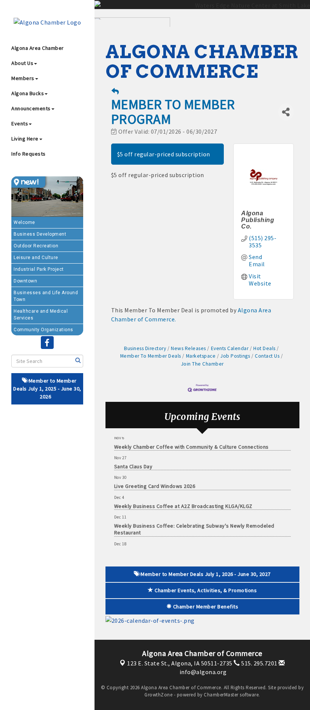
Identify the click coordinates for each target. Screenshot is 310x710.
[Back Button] (115, 91)
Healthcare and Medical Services (41, 315)
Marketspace (200, 356)
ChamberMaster (221, 694)
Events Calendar (229, 348)
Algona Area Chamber (37, 48)
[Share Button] (286, 111)
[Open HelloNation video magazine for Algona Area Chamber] (28, 182)
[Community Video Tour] (47, 196)
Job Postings (235, 356)
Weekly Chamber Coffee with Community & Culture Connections (191, 441)
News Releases (188, 348)
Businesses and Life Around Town (46, 296)
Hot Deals (264, 348)
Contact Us (267, 356)
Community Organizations (43, 329)
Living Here (25, 138)
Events (19, 123)
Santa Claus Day (133, 460)
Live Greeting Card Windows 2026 (154, 480)
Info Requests (28, 153)
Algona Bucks (27, 93)
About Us (22, 63)
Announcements (31, 108)
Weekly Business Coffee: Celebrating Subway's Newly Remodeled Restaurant (194, 523)
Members (22, 78)
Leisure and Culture (36, 257)
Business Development (40, 234)
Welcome (24, 222)
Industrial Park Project (39, 269)
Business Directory (145, 348)
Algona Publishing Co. (257, 220)
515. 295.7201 (258, 663)
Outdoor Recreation (36, 245)
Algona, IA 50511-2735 (179, 663)
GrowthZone (158, 694)
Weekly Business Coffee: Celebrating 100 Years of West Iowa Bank (195, 546)
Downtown (25, 281)
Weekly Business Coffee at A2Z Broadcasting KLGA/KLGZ (183, 500)
